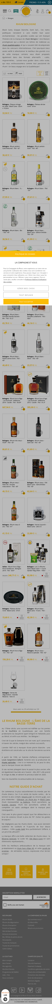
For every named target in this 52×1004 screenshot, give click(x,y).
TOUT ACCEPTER (26, 301)
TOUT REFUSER (26, 295)
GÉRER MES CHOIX (26, 288)
